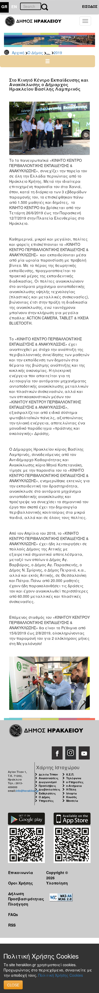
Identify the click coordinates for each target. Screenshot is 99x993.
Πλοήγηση (18, 904)
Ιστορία (71, 793)
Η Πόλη (71, 789)
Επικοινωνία (20, 872)
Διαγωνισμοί (48, 782)
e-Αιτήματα (74, 786)
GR (4, 6)
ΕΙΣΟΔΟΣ (89, 6)
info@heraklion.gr (27, 791)
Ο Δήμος (35, 52)
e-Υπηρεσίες (74, 782)
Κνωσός (71, 797)
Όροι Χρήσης (20, 883)
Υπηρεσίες (46, 801)
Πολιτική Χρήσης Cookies (60, 975)
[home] (36, 23)
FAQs (13, 914)
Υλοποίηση (57, 883)
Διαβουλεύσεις (49, 789)
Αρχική (18, 52)
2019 (58, 52)
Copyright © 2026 (57, 875)
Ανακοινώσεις (48, 778)
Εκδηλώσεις (47, 793)
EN (14, 6)
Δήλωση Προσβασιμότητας (23, 896)
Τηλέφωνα (73, 778)
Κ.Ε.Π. (70, 774)
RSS (12, 925)
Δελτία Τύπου (48, 774)
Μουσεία (72, 801)
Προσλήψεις (47, 786)
